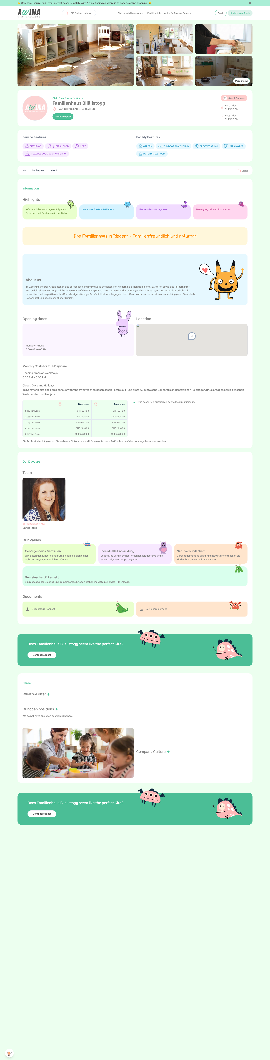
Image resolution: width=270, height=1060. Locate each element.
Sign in (221, 13)
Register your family (240, 13)
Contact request (63, 116)
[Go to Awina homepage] (29, 13)
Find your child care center (131, 13)
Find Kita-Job (153, 13)
